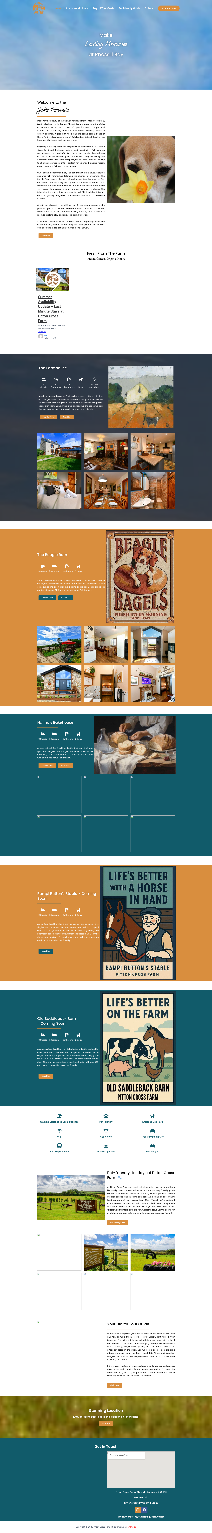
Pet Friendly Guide (129, 8)
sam (46, 335)
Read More (42, 332)
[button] (87, 8)
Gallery (149, 8)
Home (57, 8)
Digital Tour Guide (103, 8)
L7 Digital (131, 1527)
